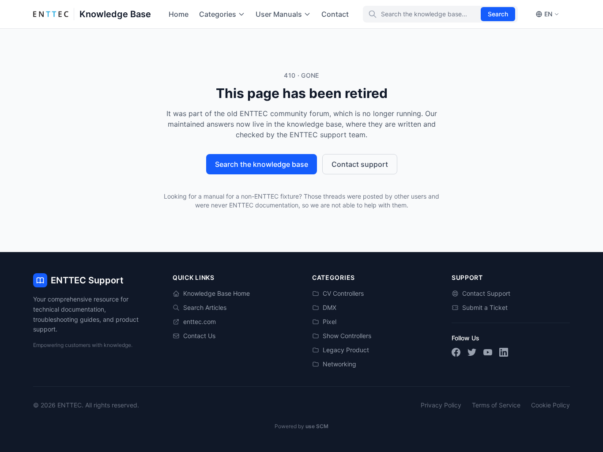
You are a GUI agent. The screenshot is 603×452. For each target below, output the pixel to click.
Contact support (360, 164)
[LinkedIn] (503, 352)
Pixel (329, 321)
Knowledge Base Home (216, 293)
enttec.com (199, 321)
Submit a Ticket (485, 307)
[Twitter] (471, 352)
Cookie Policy (550, 405)
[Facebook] (456, 352)
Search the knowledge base (261, 164)
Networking (339, 364)
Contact (335, 14)
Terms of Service (496, 405)
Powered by (301, 426)
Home (178, 14)
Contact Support (486, 293)
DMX (329, 307)
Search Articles (204, 307)
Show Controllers (347, 335)
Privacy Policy (441, 405)
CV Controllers (343, 293)
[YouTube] (487, 352)
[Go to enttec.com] (50, 14)
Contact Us (199, 335)
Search (498, 14)
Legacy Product (346, 350)
